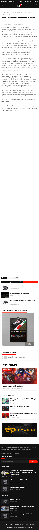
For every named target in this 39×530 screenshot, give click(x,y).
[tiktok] (37, 1)
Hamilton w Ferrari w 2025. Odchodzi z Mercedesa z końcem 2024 (23, 414)
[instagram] (28, 1)
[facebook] (23, 1)
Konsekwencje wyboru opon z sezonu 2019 (20, 293)
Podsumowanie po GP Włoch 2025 (18, 480)
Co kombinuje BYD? (15, 499)
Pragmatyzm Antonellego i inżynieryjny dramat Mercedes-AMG (22, 507)
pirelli (9, 277)
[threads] (30, 1)
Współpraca (12, 1)
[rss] (33, 1)
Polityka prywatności (29, 524)
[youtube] (35, 1)
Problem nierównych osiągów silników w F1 (21, 514)
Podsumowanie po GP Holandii (18, 487)
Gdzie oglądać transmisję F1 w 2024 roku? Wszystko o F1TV (23, 399)
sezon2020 (13, 12)
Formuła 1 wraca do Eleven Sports (12, 386)
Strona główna (4, 1)
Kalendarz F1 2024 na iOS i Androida (19, 406)
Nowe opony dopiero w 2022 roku (18, 286)
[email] (21, 1)
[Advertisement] (19, 193)
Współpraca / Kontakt (18, 524)
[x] (25, 1)
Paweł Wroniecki (7, 24)
